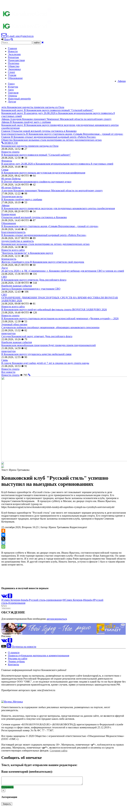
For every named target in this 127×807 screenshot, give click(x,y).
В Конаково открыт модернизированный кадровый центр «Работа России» (43, 235)
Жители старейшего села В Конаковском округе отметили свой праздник (42, 262)
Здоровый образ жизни (14, 324)
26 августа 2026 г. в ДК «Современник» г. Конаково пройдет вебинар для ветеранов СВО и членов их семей (62, 270)
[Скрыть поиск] (43, 42)
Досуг (4, 267)
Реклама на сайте (17, 658)
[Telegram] (3, 543)
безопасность (8, 259)
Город (11, 83)
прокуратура (8, 333)
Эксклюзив (14, 54)
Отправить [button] (7, 787)
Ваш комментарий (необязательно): (27, 771)
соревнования (54, 600)
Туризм (12, 75)
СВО (4, 276)
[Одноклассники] (3, 531)
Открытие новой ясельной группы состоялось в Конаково (34, 217)
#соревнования (16, 603)
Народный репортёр (19, 98)
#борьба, (88, 600)
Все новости (8, 372)
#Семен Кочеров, (11, 600)
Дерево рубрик (16, 661)
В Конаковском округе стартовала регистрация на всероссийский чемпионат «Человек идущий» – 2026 (60, 318)
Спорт (11, 72)
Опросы (12, 95)
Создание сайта (58, 750)
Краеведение (8, 214)
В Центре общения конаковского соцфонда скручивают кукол (36, 181)
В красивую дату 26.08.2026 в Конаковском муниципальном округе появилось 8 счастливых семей (57, 163)
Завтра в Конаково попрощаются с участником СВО (30, 288)
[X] (3, 539)
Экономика (14, 69)
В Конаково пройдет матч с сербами (21, 199)
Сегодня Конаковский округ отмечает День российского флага (36, 336)
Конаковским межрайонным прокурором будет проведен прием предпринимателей (48, 345)
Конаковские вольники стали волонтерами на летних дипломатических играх (45, 244)
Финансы (6, 160)
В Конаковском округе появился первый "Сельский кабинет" (36, 154)
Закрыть (7, 804)
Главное (12, 48)
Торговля (13, 92)
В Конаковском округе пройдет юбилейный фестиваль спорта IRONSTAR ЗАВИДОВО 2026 (54, 309)
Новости (13, 51)
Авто (11, 89)
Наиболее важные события (16, 285)
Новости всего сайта (13, 250)
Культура (13, 86)
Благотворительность (13, 232)
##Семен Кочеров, (72, 600)
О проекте (14, 652)
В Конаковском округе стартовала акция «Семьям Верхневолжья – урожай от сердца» (49, 226)
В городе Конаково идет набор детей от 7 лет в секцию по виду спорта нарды (45, 363)
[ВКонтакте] (3, 535)
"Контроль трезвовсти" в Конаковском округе (27, 253)
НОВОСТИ (11, 142)
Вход (7, 39)
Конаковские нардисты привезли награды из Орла (29, 145)
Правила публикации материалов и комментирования (38, 655)
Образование (15, 78)
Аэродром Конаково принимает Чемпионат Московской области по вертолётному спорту (52, 190)
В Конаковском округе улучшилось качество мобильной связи (36, 354)
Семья (4, 169)
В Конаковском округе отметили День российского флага (33, 279)
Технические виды (11, 196)
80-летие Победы (11, 178)
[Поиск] (12, 39)
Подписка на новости (24, 646)
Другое (12, 101)
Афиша (122, 81)
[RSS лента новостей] (9, 646)
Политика (13, 63)
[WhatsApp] (3, 547)
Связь (4, 360)
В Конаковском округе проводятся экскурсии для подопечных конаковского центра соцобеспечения (58, 208)
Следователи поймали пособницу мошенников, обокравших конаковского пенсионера (50, 327)
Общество (13, 66)
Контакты (13, 664)
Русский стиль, (37, 600)
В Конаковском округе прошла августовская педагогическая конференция (43, 172)
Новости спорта (10, 151)
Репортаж (13, 57)
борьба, (25, 600)
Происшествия (16, 60)
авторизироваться (57, 618)
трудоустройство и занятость (17, 241)
